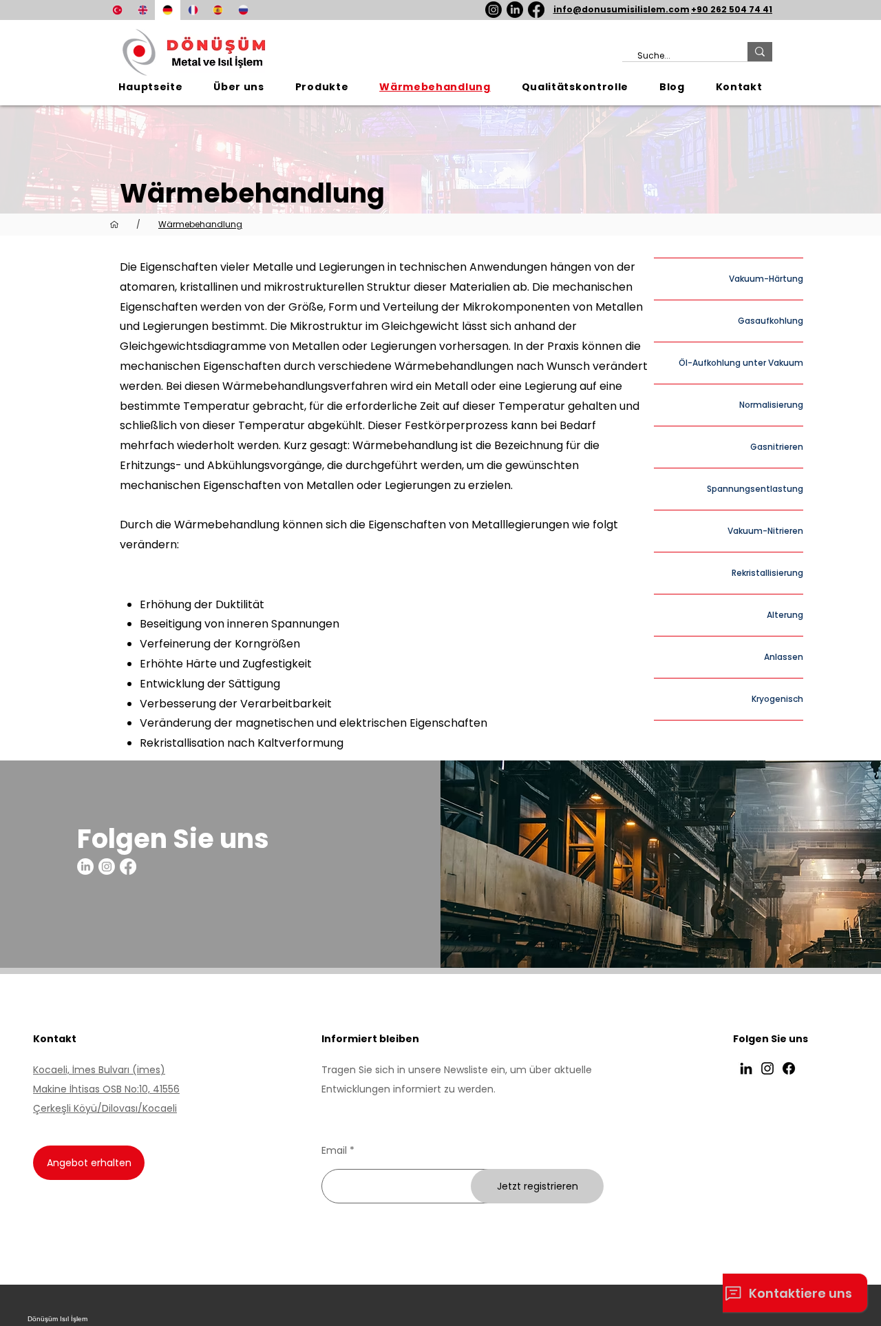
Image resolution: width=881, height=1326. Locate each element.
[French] (193, 10)
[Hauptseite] (114, 225)
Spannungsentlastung (755, 489)
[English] (143, 10)
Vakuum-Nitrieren (765, 531)
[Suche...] (759, 51)
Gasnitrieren (776, 447)
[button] (321, 87)
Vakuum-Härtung (766, 278)
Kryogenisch (777, 699)
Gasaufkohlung (770, 321)
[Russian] (243, 10)
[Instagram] (493, 9)
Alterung (785, 615)
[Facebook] (536, 9)
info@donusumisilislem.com (621, 9)
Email (334, 1150)
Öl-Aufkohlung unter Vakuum (741, 363)
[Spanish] (218, 10)
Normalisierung (771, 405)
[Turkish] (117, 10)
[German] (167, 10)
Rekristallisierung (767, 573)
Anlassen (783, 657)
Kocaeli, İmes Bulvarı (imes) (99, 1070)
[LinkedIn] (515, 9)
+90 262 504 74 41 (731, 9)
